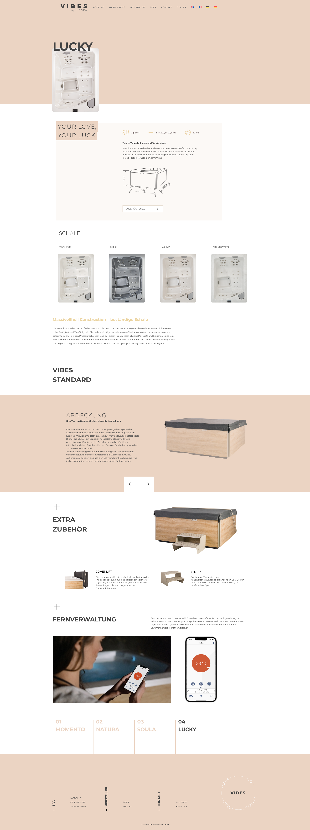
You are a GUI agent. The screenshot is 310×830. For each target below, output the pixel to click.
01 (58, 721)
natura (107, 729)
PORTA (160, 824)
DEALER (181, 7)
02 (99, 721)
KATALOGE (181, 806)
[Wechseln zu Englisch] (192, 7)
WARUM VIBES (117, 7)
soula (146, 729)
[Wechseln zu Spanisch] (215, 7)
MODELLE (75, 798)
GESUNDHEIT (137, 7)
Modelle (98, 7)
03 (140, 721)
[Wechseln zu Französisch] (200, 7)
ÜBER (153, 7)
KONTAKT (166, 7)
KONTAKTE (181, 802)
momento (70, 729)
